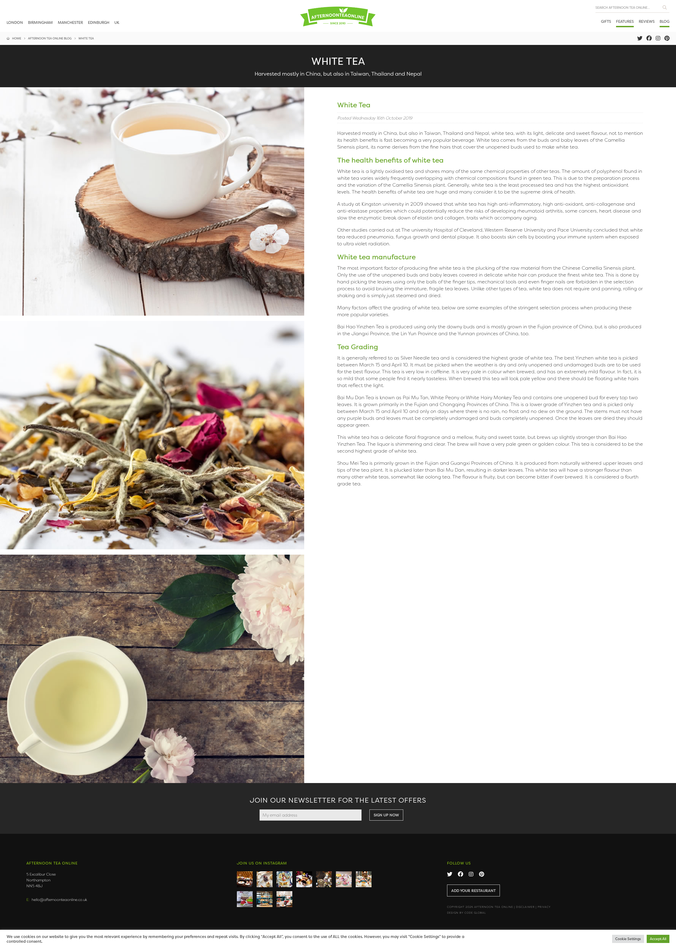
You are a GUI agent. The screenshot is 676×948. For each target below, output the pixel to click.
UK (116, 22)
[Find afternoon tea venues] (664, 6)
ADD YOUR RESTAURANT (473, 890)
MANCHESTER (70, 22)
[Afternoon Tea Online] (338, 15)
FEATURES (625, 21)
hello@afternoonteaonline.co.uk (59, 899)
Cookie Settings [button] (628, 938)
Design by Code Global (466, 912)
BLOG (664, 21)
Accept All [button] (658, 938)
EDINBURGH (98, 22)
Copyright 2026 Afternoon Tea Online (480, 907)
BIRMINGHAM (40, 22)
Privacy (544, 907)
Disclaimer (525, 907)
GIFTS (606, 21)
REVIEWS (647, 21)
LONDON (15, 22)
